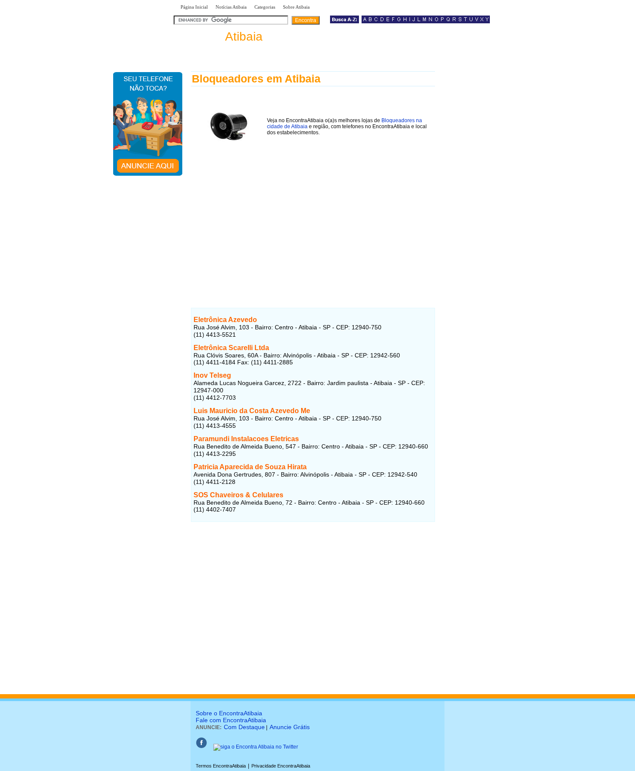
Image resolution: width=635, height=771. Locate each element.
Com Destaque (244, 727)
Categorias (264, 6)
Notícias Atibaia (231, 6)
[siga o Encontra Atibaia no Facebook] (201, 747)
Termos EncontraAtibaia (221, 765)
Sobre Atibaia (296, 6)
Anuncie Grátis (290, 727)
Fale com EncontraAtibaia (231, 720)
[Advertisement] (313, 219)
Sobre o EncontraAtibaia (229, 713)
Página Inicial (194, 6)
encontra (220, 36)
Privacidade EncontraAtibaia (280, 765)
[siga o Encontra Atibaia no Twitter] (255, 747)
